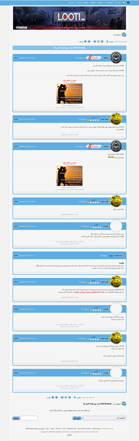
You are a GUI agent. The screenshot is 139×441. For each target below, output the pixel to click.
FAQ (64, 428)
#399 (16, 338)
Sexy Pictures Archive (84, 428)
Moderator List (71, 428)
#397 (16, 282)
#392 (16, 119)
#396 (16, 255)
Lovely (106, 226)
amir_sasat (104, 119)
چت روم (71, 2)
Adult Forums (96, 428)
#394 (16, 201)
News (47, 428)
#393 (16, 146)
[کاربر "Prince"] (94, 60)
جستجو (100, 2)
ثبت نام (117, 2)
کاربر (93, 118)
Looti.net (58, 432)
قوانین (85, 2)
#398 (16, 309)
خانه (123, 2)
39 (102, 41)
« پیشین (111, 41)
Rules (52, 428)
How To (58, 428)
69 (85, 41)
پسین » (80, 41)
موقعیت (92, 2)
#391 (16, 58)
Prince (106, 58)
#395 (16, 226)
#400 (16, 373)
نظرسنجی (109, 2)
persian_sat (118, 255)
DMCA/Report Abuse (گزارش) (35, 428)
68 (89, 41)
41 (95, 41)
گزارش (78, 2)
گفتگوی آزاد (117, 35)
